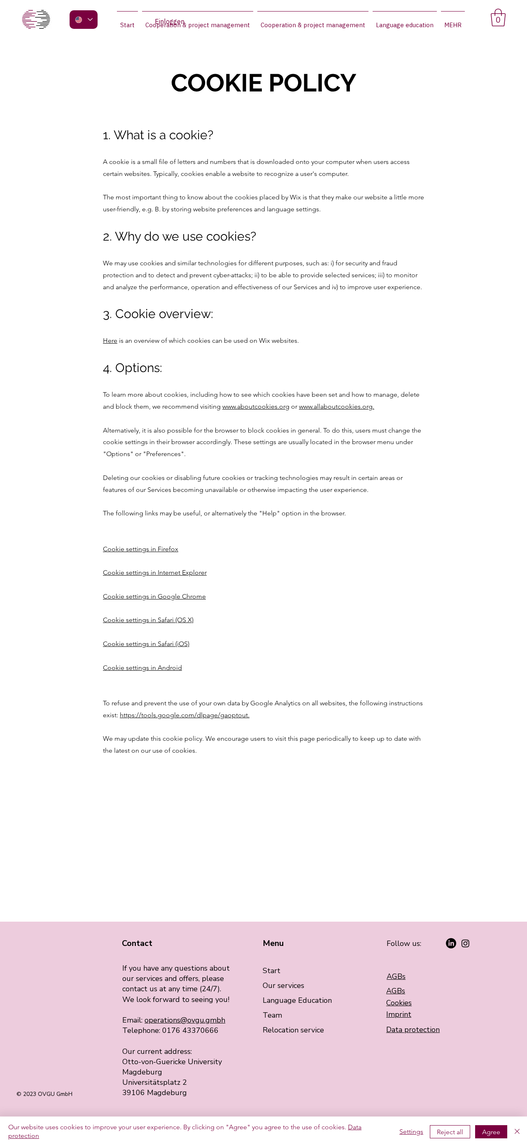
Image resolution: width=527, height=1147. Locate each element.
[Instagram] (465, 943)
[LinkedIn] (451, 943)
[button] (498, 17)
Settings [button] (411, 1131)
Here (110, 340)
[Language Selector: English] (84, 19)
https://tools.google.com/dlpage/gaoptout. (185, 715)
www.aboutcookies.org (255, 406)
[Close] (517, 1131)
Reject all (450, 1132)
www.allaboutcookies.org (336, 406)
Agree (491, 1132)
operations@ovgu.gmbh (185, 1020)
